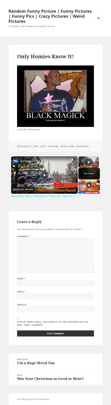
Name (21, 278)
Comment (23, 236)
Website (22, 304)
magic (72, 146)
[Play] (89, 185)
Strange (55, 146)
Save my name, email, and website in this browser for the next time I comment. (52, 323)
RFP (45, 146)
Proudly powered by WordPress (33, 399)
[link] (16, 161)
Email (21, 291)
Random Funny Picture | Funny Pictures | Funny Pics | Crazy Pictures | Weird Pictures (50, 16)
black (65, 146)
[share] (72, 159)
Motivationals (82, 146)
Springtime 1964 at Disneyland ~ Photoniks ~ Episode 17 (44, 161)
